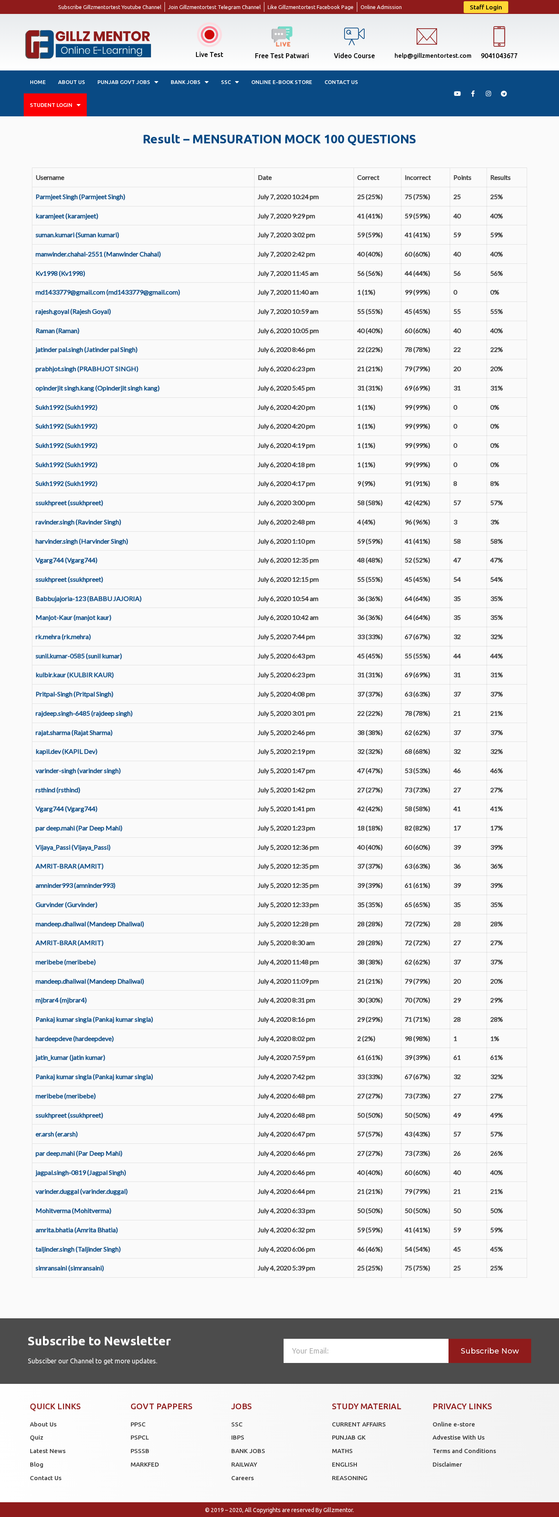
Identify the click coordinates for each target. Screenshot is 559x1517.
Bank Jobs (186, 82)
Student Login (51, 105)
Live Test (209, 54)
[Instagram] (488, 93)
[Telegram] (504, 93)
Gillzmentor (338, 1510)
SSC (226, 82)
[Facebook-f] (473, 93)
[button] (486, 7)
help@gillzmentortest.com (432, 55)
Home (38, 82)
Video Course (354, 55)
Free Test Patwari (282, 55)
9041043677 (499, 55)
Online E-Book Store (281, 82)
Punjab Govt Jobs (123, 82)
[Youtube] (457, 93)
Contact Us (341, 82)
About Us (71, 82)
